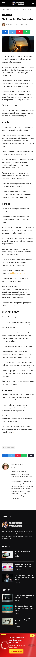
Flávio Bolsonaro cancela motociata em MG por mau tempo (24, 577)
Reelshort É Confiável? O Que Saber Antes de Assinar (23, 554)
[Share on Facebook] (5, 32)
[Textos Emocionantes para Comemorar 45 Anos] (7, 598)
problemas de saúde (17, 273)
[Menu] (3, 3)
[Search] (33, 3)
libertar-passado (8, 447)
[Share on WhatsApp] (26, 32)
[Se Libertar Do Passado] (18, 44)
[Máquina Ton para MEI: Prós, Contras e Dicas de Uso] (7, 621)
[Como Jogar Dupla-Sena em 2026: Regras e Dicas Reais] (7, 609)
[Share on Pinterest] (19, 32)
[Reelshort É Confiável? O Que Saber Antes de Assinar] (7, 554)
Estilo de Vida (11, 9)
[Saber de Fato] (18, 3)
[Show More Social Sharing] (32, 32)
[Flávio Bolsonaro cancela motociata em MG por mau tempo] (7, 578)
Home (4, 9)
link (14, 432)
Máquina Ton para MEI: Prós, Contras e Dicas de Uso (23, 621)
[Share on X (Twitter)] (12, 32)
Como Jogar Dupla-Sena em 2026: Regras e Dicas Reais (24, 608)
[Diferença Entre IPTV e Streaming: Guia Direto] (7, 567)
